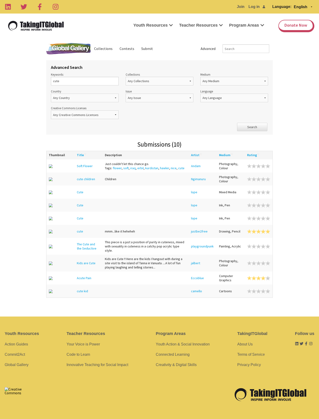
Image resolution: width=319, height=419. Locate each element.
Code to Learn (78, 354)
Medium (205, 74)
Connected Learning (173, 354)
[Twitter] (24, 7)
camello (196, 291)
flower (117, 168)
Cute (80, 192)
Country (56, 91)
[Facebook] (39, 7)
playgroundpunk (202, 246)
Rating (252, 155)
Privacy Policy (249, 365)
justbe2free (199, 231)
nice (174, 168)
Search (252, 127)
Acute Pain (84, 278)
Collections (103, 48)
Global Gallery (68, 48)
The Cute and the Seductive (86, 246)
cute (181, 168)
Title (80, 155)
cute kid (82, 291)
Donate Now (295, 25)
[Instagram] (55, 7)
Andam (196, 166)
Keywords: (57, 74)
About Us (245, 344)
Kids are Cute (86, 263)
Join (241, 7)
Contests (127, 48)
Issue (129, 91)
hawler (164, 168)
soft (126, 168)
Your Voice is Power (83, 344)
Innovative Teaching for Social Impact (97, 365)
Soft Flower (85, 166)
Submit (147, 48)
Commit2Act (15, 354)
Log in (254, 7)
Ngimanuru (198, 179)
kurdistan (151, 168)
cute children (86, 179)
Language (206, 91)
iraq (133, 168)
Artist (195, 155)
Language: (281, 7)
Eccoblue (197, 278)
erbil (140, 168)
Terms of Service (251, 354)
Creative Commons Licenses (68, 108)
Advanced (208, 48)
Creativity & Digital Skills (176, 365)
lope (194, 192)
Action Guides (16, 344)
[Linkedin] (8, 7)
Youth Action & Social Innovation (183, 344)
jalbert (195, 263)
